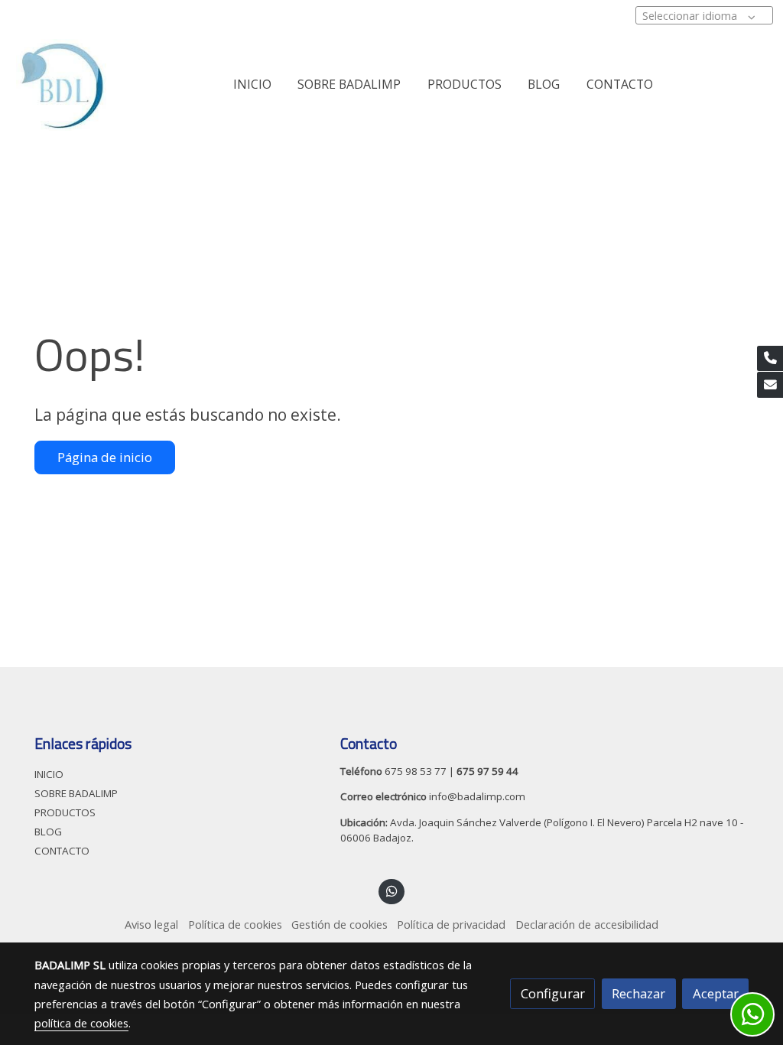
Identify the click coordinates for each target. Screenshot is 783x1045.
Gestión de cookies (339, 924)
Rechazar (638, 993)
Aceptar (716, 993)
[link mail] (770, 385)
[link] (61, 85)
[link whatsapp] (391, 890)
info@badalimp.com (476, 796)
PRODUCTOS (65, 812)
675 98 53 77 (416, 771)
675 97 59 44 (487, 771)
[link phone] (770, 359)
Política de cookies (235, 924)
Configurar (553, 993)
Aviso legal (151, 924)
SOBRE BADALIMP (76, 793)
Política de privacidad (451, 924)
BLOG (48, 831)
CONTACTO (61, 851)
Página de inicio (104, 457)
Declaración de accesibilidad (586, 924)
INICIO (48, 774)
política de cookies (81, 1022)
